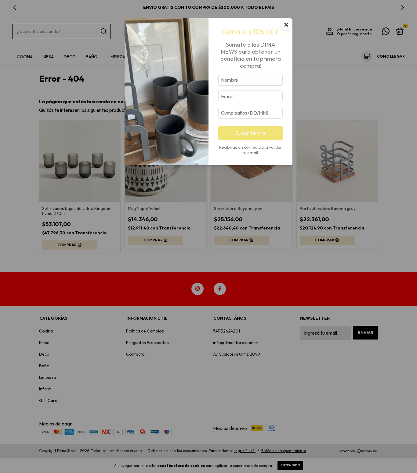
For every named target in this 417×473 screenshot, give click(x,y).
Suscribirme (250, 133)
